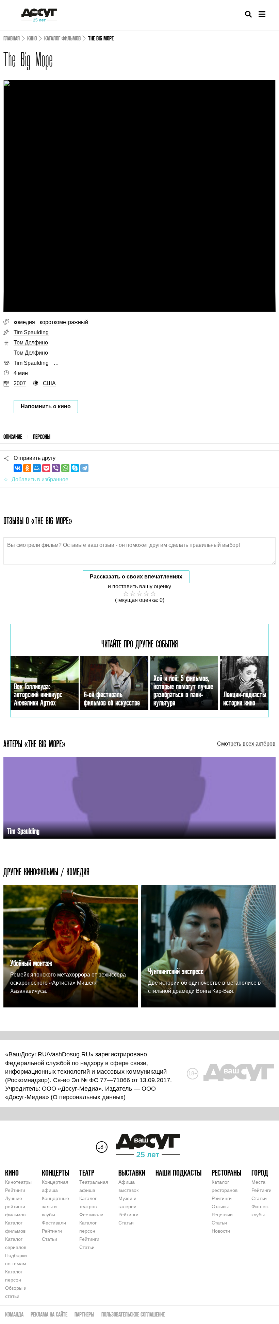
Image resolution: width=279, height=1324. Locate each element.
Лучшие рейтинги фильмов (15, 1206)
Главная (11, 38)
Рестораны (226, 1172)
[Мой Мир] (37, 468)
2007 (20, 383)
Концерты (55, 1172)
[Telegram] (84, 468)
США (49, 383)
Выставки (131, 1172)
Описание (12, 436)
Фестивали (54, 1222)
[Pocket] (46, 468)
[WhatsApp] (65, 468)
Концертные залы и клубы (55, 1206)
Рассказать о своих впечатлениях (136, 576)
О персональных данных (88, 1097)
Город (259, 1172)
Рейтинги (15, 1190)
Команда (14, 1314)
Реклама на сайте (49, 1314)
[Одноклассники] (27, 468)
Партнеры (84, 1314)
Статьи (49, 1239)
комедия (24, 322)
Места (258, 1182)
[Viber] (56, 468)
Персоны (41, 436)
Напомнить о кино (46, 406)
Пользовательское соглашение (133, 1314)
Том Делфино (31, 342)
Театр (86, 1172)
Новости (221, 1231)
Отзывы (220, 1206)
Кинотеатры (18, 1182)
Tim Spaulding (31, 332)
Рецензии (222, 1214)
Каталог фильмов (62, 38)
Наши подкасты (178, 1172)
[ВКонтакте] (18, 468)
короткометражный (64, 322)
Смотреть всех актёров (246, 744)
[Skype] (75, 468)
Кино (32, 38)
